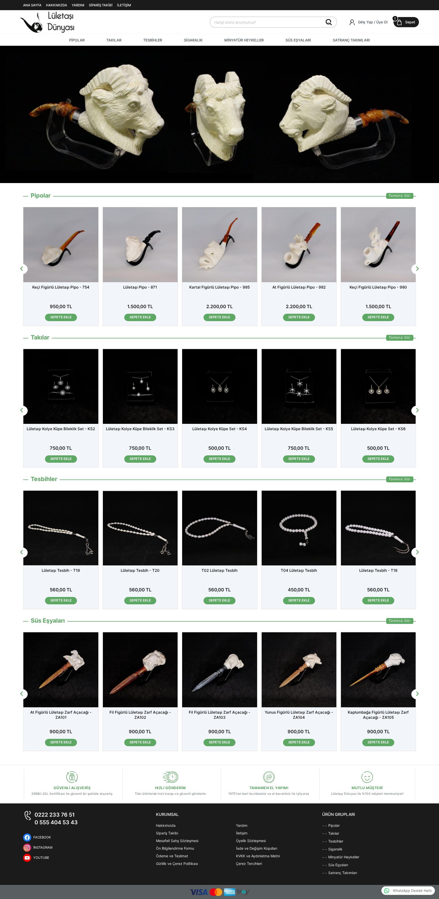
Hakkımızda (166, 825)
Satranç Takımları (342, 873)
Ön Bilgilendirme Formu (175, 848)
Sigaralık (334, 849)
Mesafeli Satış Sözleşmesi (177, 840)
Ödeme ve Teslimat (172, 856)
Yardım (241, 825)
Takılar (333, 833)
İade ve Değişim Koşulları (256, 848)
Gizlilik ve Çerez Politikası (177, 863)
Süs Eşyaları (337, 865)
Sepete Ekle (61, 317)
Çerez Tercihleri (249, 863)
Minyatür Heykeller (343, 857)
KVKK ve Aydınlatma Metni (258, 856)
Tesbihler (335, 841)
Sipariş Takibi (167, 833)
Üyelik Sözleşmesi (251, 840)
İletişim (241, 833)
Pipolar (333, 825)
